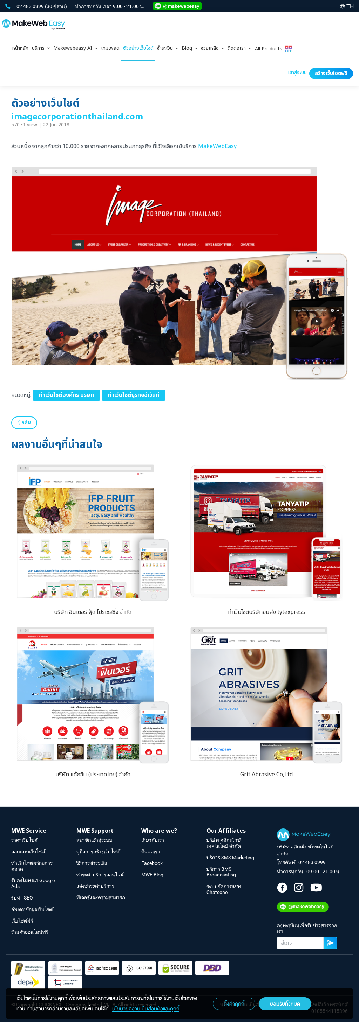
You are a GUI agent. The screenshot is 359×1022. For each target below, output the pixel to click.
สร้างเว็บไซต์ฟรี (331, 73)
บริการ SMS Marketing (230, 857)
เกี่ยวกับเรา (152, 840)
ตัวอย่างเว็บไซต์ (138, 48)
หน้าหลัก (20, 48)
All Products (270, 48)
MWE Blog (152, 874)
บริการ (39, 48)
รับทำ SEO (22, 898)
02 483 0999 (30, 6)
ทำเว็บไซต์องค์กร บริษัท (66, 395)
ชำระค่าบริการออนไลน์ (100, 874)
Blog (188, 48)
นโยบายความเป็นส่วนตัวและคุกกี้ (146, 1008)
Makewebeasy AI (74, 48)
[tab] (41, 49)
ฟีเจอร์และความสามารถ (100, 897)
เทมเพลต (110, 48)
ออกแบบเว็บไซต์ (28, 851)
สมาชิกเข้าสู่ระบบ (94, 840)
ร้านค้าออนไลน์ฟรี (29, 932)
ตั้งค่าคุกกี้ (234, 1003)
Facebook (152, 863)
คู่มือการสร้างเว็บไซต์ (98, 851)
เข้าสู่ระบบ (297, 72)
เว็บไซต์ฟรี (22, 921)
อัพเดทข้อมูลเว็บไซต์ (32, 909)
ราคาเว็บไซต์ (24, 840)
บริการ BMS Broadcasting (221, 872)
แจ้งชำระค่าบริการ (95, 886)
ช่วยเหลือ (211, 48)
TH (350, 6)
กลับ (25, 422)
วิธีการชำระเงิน (91, 863)
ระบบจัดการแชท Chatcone (223, 889)
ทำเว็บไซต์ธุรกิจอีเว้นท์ (133, 395)
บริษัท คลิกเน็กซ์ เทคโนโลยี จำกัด (223, 843)
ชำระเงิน (166, 48)
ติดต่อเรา (238, 48)
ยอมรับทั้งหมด (285, 1003)
